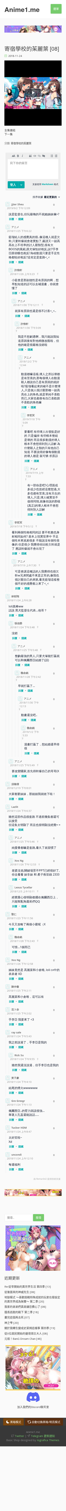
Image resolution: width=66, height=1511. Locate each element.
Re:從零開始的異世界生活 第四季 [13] (27, 1286)
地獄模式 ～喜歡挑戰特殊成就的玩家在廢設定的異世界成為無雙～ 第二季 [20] (32, 1299)
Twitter (19, 1436)
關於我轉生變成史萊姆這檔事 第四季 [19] (29, 1328)
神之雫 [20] (11, 1323)
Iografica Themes (48, 1440)
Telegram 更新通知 (42, 1436)
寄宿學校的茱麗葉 (21, 143)
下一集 (8, 134)
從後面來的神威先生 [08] (19, 1292)
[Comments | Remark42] (33, 667)
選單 (56, 9)
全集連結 (9, 130)
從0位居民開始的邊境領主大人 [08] (26, 1333)
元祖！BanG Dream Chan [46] (22, 1338)
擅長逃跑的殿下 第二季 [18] (21, 1312)
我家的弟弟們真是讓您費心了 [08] (25, 1306)
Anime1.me (22, 9)
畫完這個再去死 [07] (17, 1317)
